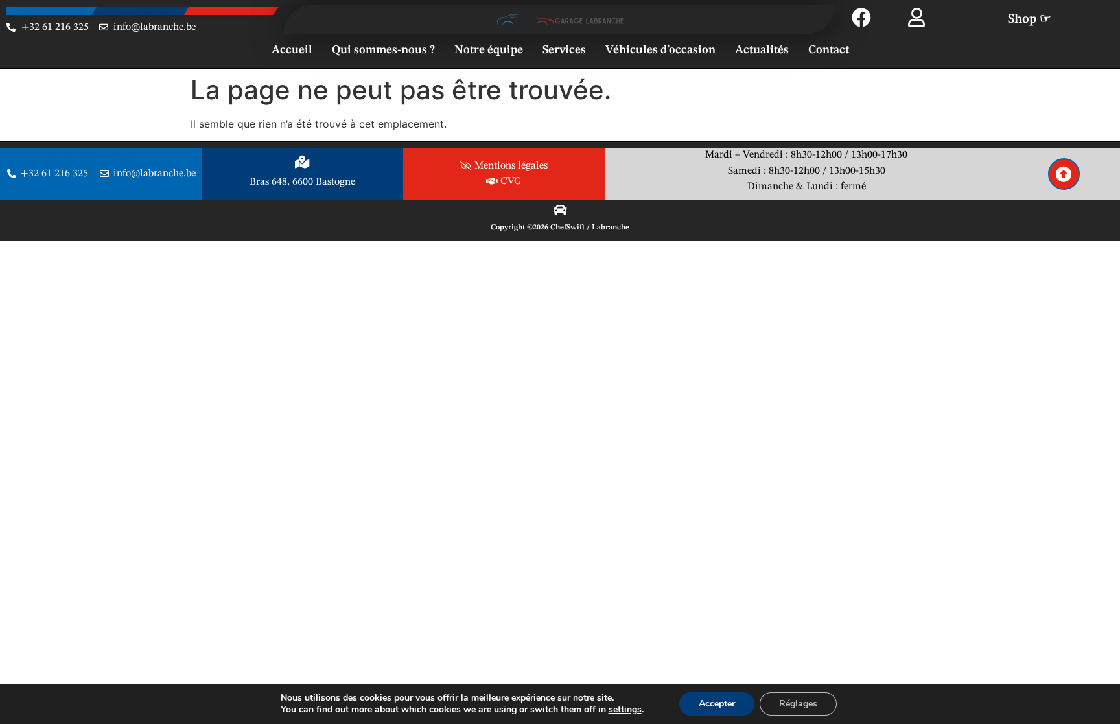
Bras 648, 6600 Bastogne (302, 182)
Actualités (762, 50)
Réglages (798, 703)
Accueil (292, 50)
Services (564, 50)
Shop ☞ (1029, 19)
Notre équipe (488, 50)
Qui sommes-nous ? (383, 50)
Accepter (717, 703)
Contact (828, 50)
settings (625, 710)
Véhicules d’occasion (660, 50)
